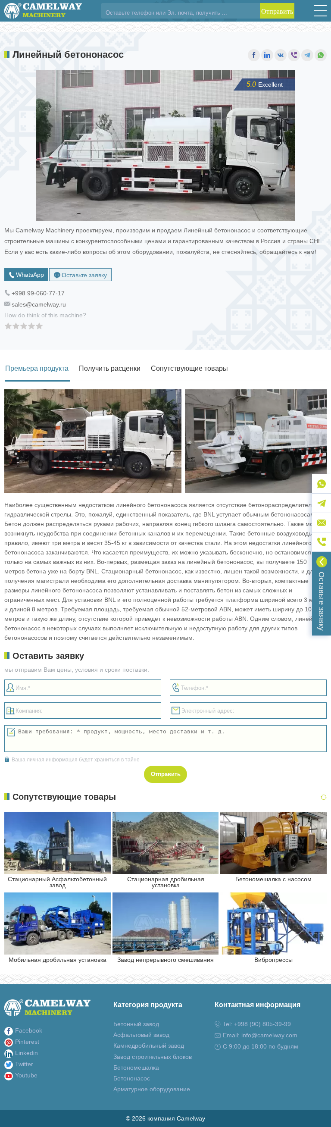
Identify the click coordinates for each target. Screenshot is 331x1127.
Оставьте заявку (84, 275)
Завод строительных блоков (152, 1056)
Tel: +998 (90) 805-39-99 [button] (257, 1024)
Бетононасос (131, 1078)
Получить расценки (110, 368)
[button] (320, 10)
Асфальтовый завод (141, 1034)
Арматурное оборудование (151, 1089)
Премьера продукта (37, 368)
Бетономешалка (136, 1067)
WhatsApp (30, 274)
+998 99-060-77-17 (38, 293)
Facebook (28, 1030)
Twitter (24, 1064)
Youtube (26, 1075)
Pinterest (27, 1041)
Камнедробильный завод (148, 1045)
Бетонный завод (136, 1024)
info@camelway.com (269, 1035)
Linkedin (26, 1052)
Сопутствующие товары (189, 368)
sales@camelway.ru (39, 304)
